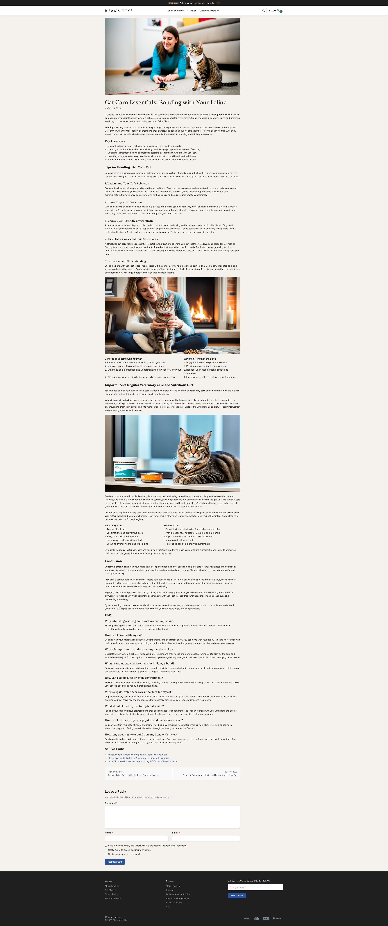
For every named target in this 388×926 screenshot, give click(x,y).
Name (109, 832)
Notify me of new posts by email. (124, 854)
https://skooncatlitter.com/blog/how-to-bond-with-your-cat (137, 754)
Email (176, 832)
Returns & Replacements (177, 898)
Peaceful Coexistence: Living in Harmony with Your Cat (209, 775)
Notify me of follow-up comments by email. (129, 850)
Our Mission (110, 890)
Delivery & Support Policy (178, 894)
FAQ (168, 906)
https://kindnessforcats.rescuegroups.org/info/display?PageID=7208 (142, 761)
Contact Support (174, 902)
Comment (111, 803)
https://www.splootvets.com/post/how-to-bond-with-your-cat (138, 758)
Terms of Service (113, 898)
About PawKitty (112, 886)
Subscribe (237, 895)
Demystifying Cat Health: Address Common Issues (133, 775)
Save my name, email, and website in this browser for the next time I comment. (147, 845)
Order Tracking (173, 886)
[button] (276, 10)
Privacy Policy (111, 894)
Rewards (170, 890)
